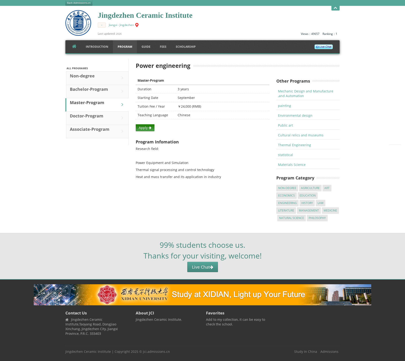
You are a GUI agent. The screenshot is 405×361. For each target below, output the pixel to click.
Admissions (329, 351)
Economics (286, 195)
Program (125, 47)
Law (320, 203)
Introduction (97, 47)
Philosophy (317, 218)
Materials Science (292, 164)
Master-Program (87, 102)
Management (309, 210)
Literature (286, 210)
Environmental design (295, 115)
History (307, 203)
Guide (146, 47)
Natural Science (291, 218)
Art (327, 188)
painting (284, 105)
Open (335, 8)
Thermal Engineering (294, 145)
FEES (163, 47)
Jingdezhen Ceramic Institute (88, 351)
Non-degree (82, 76)
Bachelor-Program (89, 89)
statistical (285, 155)
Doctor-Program (86, 116)
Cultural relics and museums (300, 135)
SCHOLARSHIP (186, 47)
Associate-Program (89, 129)
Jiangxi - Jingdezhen (121, 25)
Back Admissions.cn (79, 2)
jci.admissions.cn (156, 351)
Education (308, 195)
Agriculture (310, 188)
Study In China (305, 351)
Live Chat (201, 267)
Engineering (287, 203)
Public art (285, 125)
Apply (144, 127)
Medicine (330, 210)
